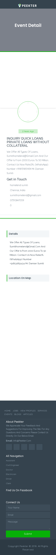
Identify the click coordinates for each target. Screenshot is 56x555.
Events (8, 414)
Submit (28, 533)
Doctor (9, 469)
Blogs (17, 414)
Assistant (10, 460)
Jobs (15, 410)
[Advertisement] (28, 80)
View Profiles (28, 410)
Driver (9, 478)
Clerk (8, 483)
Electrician (11, 474)
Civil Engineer (12, 465)
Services (42, 410)
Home (7, 410)
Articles (28, 414)
